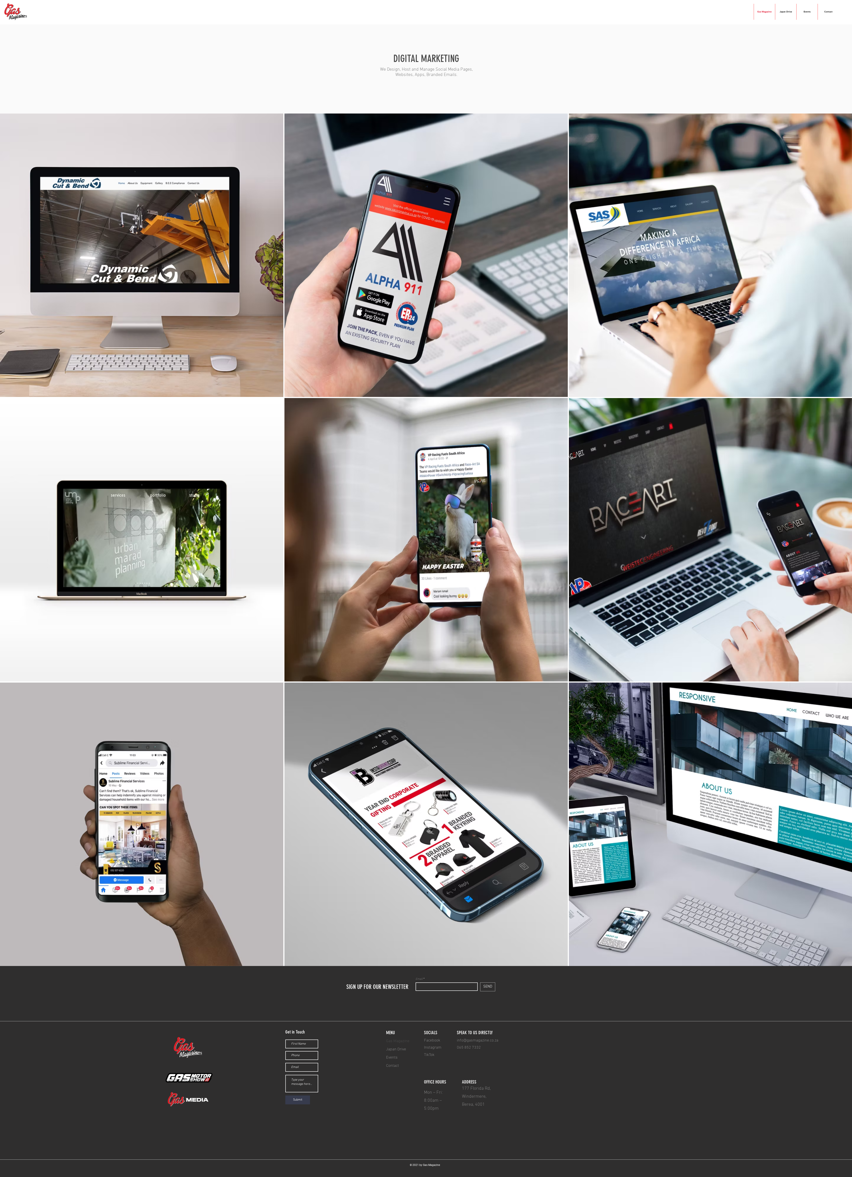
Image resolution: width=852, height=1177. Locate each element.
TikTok (429, 1055)
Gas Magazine (397, 1041)
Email (419, 979)
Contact (392, 1065)
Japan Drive (396, 1049)
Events (392, 1057)
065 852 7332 (469, 1047)
